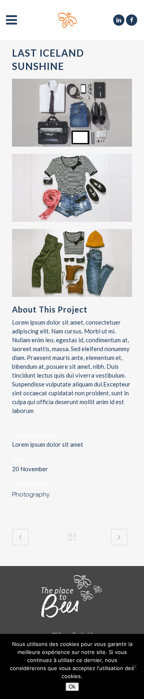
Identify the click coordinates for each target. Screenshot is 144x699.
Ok (72, 687)
